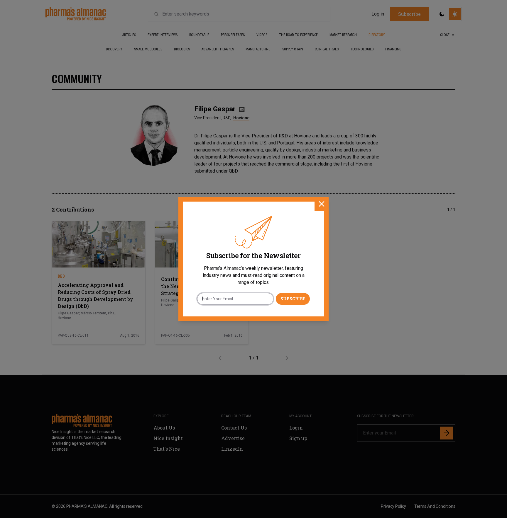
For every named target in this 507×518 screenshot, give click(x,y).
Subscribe (292, 298)
